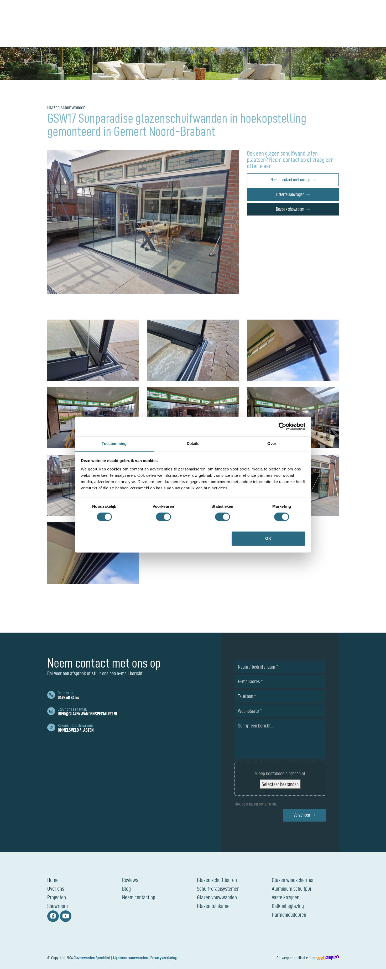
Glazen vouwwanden (217, 897)
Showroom (57, 906)
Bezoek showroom (290, 209)
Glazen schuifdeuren (217, 880)
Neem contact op (138, 897)
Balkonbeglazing (288, 906)
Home (53, 880)
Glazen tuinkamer (214, 906)
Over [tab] (271, 443)
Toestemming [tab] (114, 443)
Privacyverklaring (163, 958)
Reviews (130, 880)
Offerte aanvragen (290, 194)
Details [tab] (193, 443)
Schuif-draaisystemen (218, 888)
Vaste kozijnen (285, 897)
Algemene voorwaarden (130, 958)
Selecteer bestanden (280, 784)
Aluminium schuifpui (291, 888)
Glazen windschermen (293, 880)
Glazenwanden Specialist (92, 958)
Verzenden (302, 814)
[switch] (163, 516)
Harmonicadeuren (289, 914)
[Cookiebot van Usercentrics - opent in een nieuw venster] (282, 426)
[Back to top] (376, 959)
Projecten (56, 897)
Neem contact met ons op (290, 179)
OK (268, 538)
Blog (126, 888)
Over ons (55, 888)
